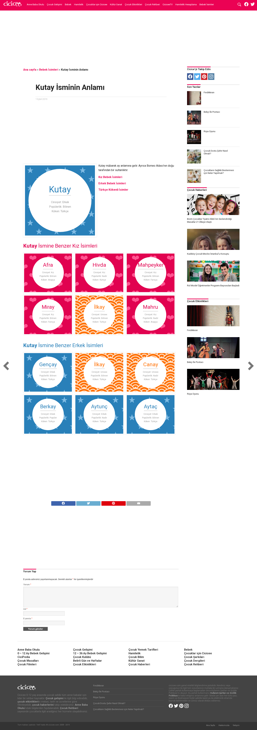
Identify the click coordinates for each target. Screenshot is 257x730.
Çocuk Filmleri (26, 664)
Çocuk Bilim (136, 657)
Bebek (68, 4)
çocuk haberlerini (43, 704)
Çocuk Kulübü (82, 657)
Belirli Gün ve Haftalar (87, 660)
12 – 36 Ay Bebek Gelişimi (90, 653)
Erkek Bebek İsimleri (112, 183)
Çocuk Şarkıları (194, 657)
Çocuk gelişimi (54, 698)
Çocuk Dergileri (194, 660)
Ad (25, 609)
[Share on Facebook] (63, 502)
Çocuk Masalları (28, 660)
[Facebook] (190, 76)
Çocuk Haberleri (197, 190)
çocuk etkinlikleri (27, 701)
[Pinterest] (204, 76)
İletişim (236, 725)
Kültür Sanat (116, 4)
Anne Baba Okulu (35, 4)
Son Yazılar (194, 87)
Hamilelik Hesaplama (186, 4)
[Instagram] (211, 76)
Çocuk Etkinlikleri (133, 4)
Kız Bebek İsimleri (110, 177)
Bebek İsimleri (206, 4)
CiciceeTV (168, 4)
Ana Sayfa (210, 725)
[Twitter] (197, 76)
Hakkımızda (224, 725)
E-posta (27, 618)
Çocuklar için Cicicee (96, 4)
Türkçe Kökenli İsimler (113, 189)
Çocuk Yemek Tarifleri (143, 649)
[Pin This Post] (113, 502)
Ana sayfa (29, 69)
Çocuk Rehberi (152, 4)
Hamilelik (78, 4)
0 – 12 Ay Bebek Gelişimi (33, 653)
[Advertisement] (128, 37)
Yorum (27, 584)
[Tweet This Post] (88, 502)
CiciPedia (23, 657)
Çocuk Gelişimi (54, 4)
